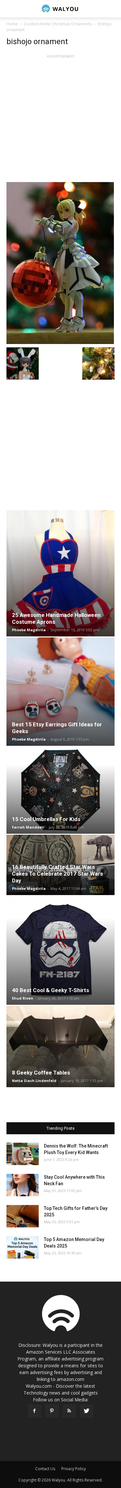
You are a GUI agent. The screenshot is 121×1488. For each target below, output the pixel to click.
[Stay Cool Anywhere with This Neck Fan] (22, 1185)
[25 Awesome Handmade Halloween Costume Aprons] (60, 573)
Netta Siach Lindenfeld (34, 1080)
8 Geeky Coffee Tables (41, 1072)
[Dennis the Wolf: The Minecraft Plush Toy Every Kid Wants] (22, 1154)
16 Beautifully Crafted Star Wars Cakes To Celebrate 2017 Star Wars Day (57, 874)
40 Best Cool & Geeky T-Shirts (50, 990)
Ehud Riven (22, 998)
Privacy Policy (73, 1468)
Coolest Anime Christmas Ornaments (58, 24)
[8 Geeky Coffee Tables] (60, 1046)
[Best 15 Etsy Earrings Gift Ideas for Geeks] (60, 691)
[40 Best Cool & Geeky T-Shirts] (60, 950)
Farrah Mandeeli (28, 827)
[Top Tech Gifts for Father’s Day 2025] (22, 1216)
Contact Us (45, 1468)
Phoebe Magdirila (29, 629)
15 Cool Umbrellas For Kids (46, 819)
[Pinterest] (51, 1411)
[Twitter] (86, 1411)
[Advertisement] (60, 120)
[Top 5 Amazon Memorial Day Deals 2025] (22, 1247)
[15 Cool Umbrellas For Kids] (60, 790)
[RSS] (69, 1411)
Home (12, 24)
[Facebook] (34, 1411)
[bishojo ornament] (60, 262)
